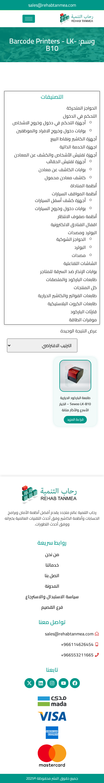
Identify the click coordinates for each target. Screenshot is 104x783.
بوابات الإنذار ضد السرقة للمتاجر (68, 271)
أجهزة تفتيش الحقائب (66, 161)
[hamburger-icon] (28, 19)
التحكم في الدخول (80, 116)
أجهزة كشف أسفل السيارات (60, 200)
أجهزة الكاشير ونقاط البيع (73, 139)
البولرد (80, 247)
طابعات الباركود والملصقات (71, 279)
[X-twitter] (29, 683)
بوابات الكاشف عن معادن (62, 169)
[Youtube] (64, 683)
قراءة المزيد (75, 419)
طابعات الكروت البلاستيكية (72, 303)
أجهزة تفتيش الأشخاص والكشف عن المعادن (55, 155)
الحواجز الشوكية (71, 239)
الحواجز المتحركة (82, 108)
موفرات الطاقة (83, 319)
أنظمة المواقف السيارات (74, 194)
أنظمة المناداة (83, 185)
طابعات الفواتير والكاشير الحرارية (67, 295)
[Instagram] (52, 683)
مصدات (79, 255)
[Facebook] (75, 683)
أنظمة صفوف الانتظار (77, 216)
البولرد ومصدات (82, 232)
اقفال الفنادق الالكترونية (74, 224)
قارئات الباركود (83, 311)
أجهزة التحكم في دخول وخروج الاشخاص (49, 122)
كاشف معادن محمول (65, 177)
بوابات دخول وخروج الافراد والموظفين (51, 131)
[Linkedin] (41, 683)
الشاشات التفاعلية (80, 263)
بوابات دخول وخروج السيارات (60, 208)
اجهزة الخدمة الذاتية (78, 147)
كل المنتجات (85, 287)
